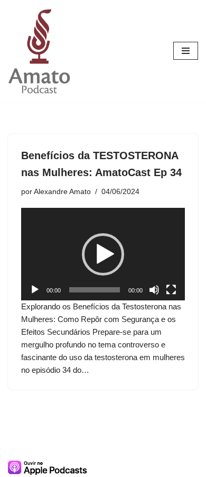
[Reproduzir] (35, 290)
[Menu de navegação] (185, 51)
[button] (103, 254)
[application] (103, 254)
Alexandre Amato (62, 192)
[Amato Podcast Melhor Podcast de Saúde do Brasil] (39, 51)
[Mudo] (154, 290)
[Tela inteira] (171, 290)
